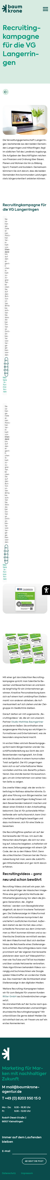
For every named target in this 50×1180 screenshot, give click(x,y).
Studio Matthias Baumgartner (27, 721)
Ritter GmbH (10, 996)
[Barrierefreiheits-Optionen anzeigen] (46, 590)
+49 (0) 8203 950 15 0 (23, 1098)
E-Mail (6, 1151)
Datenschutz (9, 1173)
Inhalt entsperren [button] (6, 366)
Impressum (27, 1173)
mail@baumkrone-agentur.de (20, 1089)
